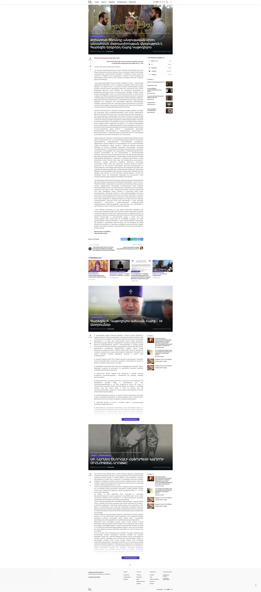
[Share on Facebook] (90, 63)
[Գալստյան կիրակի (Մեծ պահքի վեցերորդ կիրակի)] (169, 98)
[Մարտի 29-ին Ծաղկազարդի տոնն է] (169, 83)
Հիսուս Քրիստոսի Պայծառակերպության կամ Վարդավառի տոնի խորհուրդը (97, 275)
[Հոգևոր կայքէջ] (90, 2)
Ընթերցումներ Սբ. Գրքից (161, 361)
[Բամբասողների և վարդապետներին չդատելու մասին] (169, 90)
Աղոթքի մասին (151, 102)
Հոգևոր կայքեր (135, 271)
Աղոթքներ (94, 455)
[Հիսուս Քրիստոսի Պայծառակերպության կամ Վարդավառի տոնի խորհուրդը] (98, 266)
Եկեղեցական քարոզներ (97, 36)
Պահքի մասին (150, 99)
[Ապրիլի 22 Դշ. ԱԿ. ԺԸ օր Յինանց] (150, 361)
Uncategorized (114, 271)
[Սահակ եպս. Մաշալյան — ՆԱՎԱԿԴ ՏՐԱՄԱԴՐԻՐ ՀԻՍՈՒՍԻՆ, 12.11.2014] (120, 266)
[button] (164, 2)
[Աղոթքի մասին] (169, 104)
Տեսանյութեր (122, 271)
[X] (155, 2)
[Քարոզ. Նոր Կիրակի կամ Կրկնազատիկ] (163, 266)
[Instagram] (159, 2)
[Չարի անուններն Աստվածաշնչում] (169, 110)
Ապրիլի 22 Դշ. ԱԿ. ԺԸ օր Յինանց (163, 359)
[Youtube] (160, 71)
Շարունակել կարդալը (130, 419)
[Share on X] (90, 66)
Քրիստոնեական (151, 93)
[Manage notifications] (256, 585)
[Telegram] (160, 2)
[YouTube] (157, 2)
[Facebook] (153, 2)
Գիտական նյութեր (159, 347)
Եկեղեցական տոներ (152, 85)
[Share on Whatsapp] (132, 239)
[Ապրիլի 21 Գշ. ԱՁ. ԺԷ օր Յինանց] (150, 367)
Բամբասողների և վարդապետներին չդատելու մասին (154, 90)
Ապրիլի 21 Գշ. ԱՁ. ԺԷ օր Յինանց (163, 365)
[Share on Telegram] (90, 69)
